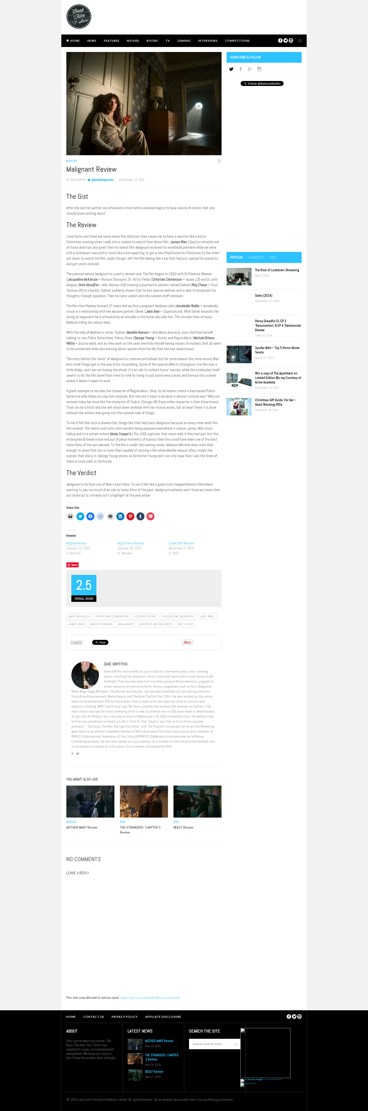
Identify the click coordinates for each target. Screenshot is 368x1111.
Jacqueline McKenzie (178, 616)
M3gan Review (76, 543)
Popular (236, 257)
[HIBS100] (247, 1083)
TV (167, 40)
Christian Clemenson (112, 616)
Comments (256, 257)
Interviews (208, 40)
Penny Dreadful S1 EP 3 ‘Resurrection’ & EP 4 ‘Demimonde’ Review (278, 325)
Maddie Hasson (101, 624)
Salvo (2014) (263, 295)
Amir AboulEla (79, 616)
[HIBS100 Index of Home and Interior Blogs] (261, 1079)
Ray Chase (185, 624)
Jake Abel (207, 616)
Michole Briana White (156, 624)
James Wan (76, 624)
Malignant (126, 624)
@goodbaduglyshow (102, 180)
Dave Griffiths (77, 180)
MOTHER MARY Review (81, 827)
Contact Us (93, 1016)
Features (111, 40)
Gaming (184, 40)
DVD (122, 822)
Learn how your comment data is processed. (150, 998)
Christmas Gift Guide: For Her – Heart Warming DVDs (275, 402)
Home (75, 40)
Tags (272, 257)
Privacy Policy (125, 1016)
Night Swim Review (131, 543)
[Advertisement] (264, 169)
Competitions (237, 40)
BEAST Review (183, 827)
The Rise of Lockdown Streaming (277, 270)
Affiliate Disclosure (163, 1016)
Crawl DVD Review (181, 543)
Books (152, 40)
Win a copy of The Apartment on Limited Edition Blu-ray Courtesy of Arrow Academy (278, 377)
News (91, 40)
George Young (145, 616)
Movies (133, 40)
